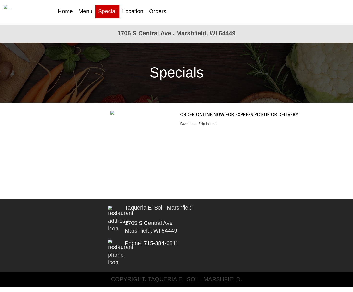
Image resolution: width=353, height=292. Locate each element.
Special (107, 11)
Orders (157, 11)
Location (132, 11)
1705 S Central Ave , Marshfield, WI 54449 (176, 33)
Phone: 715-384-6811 (151, 243)
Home (65, 11)
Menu (85, 11)
